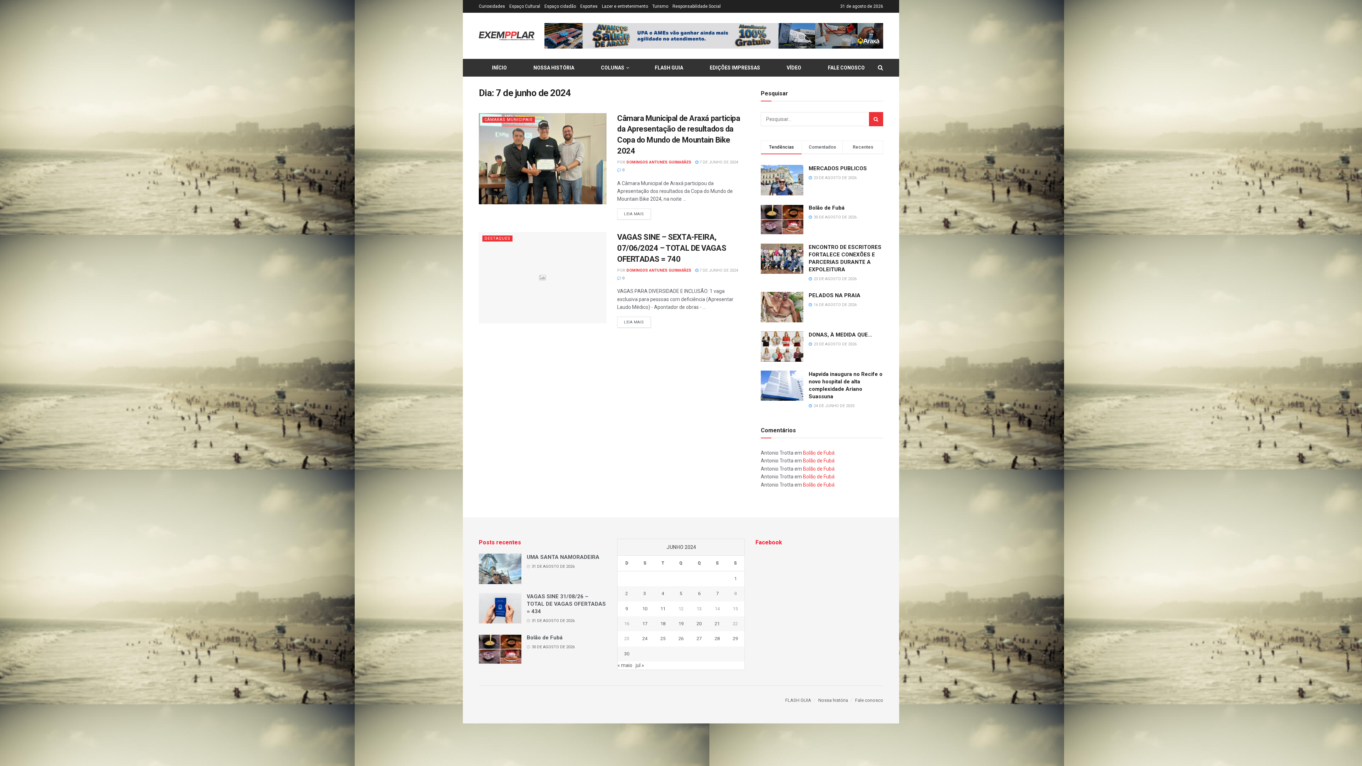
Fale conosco (846, 68)
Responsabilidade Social (696, 6)
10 (644, 608)
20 (699, 623)
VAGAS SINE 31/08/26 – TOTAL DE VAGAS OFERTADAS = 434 (566, 604)
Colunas (612, 68)
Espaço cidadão (560, 6)
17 (644, 623)
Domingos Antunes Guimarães (658, 162)
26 (681, 638)
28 (717, 638)
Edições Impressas (735, 68)
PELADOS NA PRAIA (834, 295)
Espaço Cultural (524, 6)
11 (662, 608)
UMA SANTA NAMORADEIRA (563, 557)
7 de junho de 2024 (718, 162)
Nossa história (553, 68)
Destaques (497, 238)
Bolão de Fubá (827, 208)
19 (681, 623)
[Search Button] (876, 119)
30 (626, 653)
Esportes (589, 6)
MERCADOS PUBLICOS (838, 168)
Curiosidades (492, 6)
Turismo (660, 6)
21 (717, 623)
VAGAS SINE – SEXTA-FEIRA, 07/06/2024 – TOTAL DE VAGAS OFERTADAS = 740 (671, 248)
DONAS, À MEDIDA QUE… (840, 335)
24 (644, 638)
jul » (640, 665)
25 (662, 638)
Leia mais (634, 214)
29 (735, 638)
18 (662, 623)
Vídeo (794, 68)
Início (499, 68)
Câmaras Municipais (509, 119)
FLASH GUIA (669, 68)
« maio (625, 665)
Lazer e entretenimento (625, 6)
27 (699, 638)
